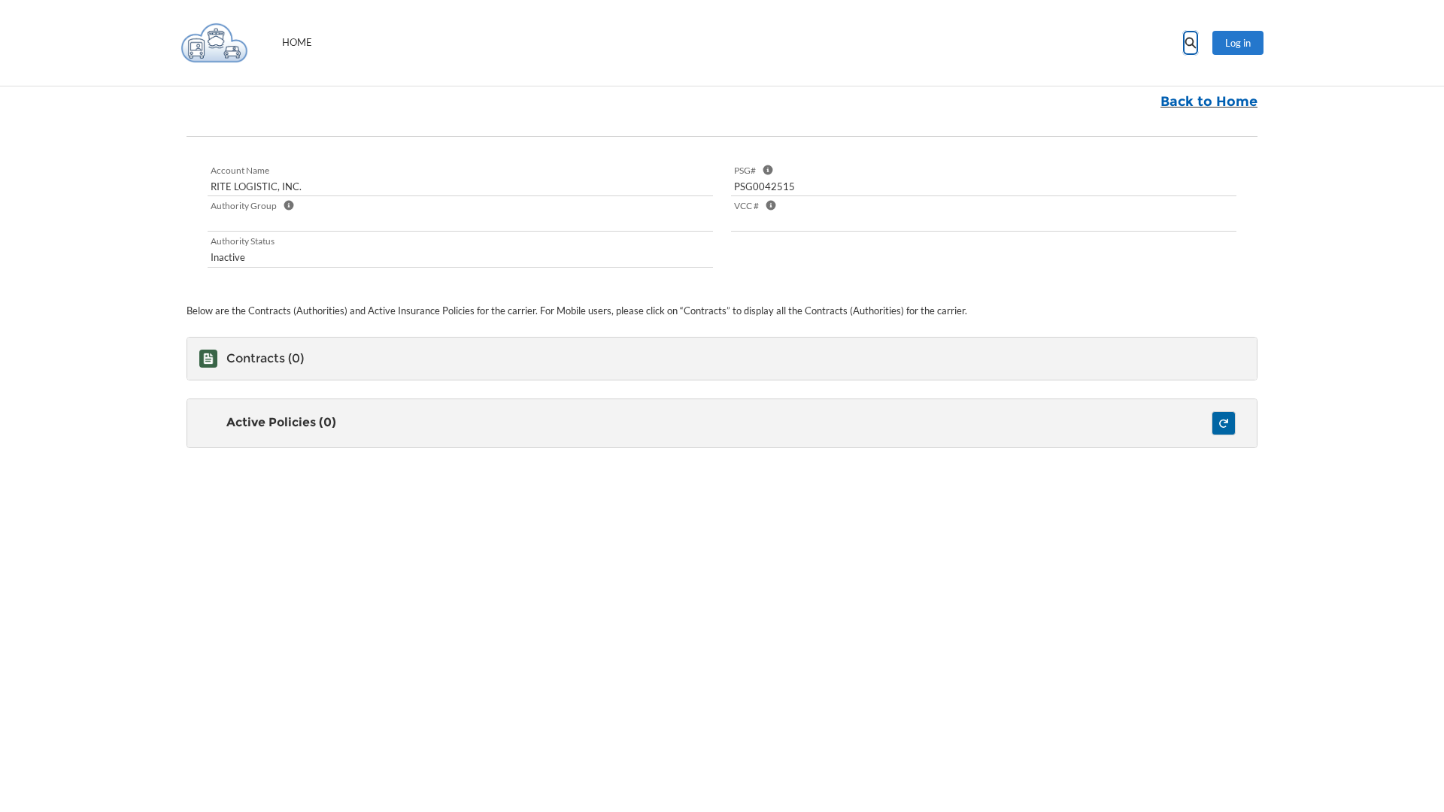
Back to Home (1208, 101)
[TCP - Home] (214, 43)
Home (297, 42)
